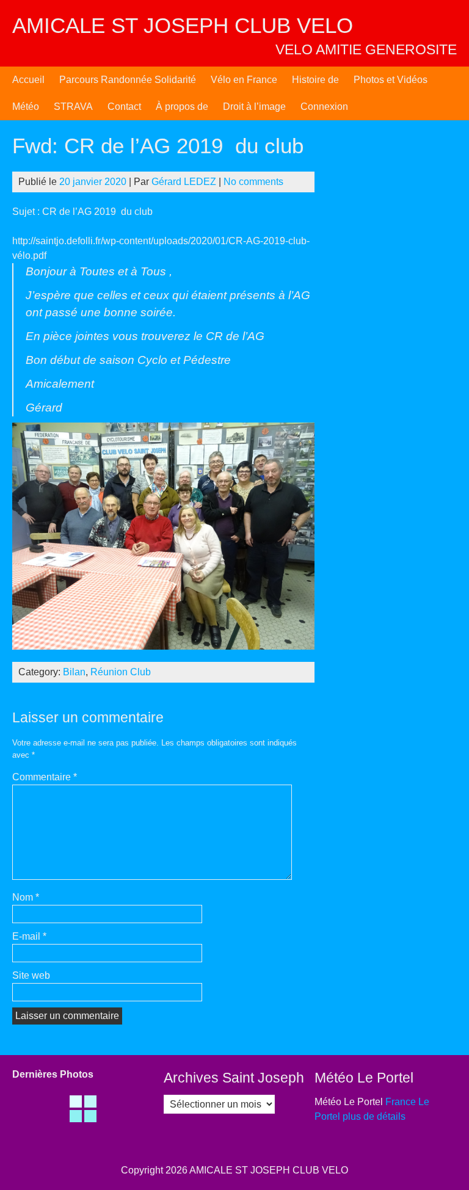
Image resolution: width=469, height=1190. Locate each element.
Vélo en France (244, 79)
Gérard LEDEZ (183, 181)
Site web (31, 975)
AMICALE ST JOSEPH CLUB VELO (182, 25)
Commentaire (44, 777)
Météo (25, 106)
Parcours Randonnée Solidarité (127, 79)
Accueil (28, 79)
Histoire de (315, 79)
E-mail (29, 936)
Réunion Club (120, 672)
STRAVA (73, 106)
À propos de (182, 106)
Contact (124, 106)
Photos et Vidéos (390, 79)
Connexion (324, 106)
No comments (253, 181)
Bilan (74, 672)
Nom (25, 897)
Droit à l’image (254, 106)
